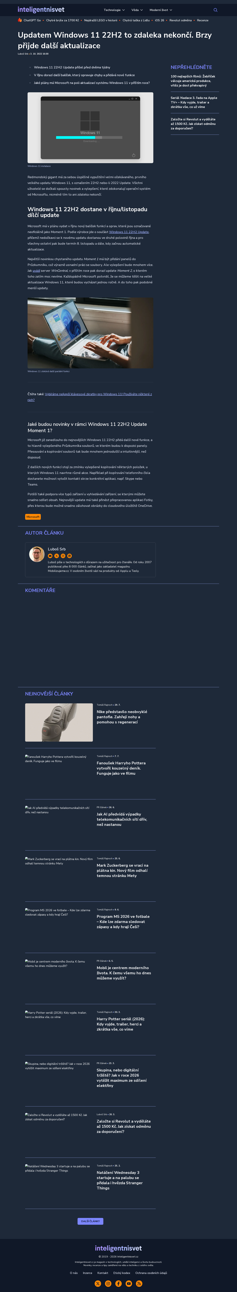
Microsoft (33, 517)
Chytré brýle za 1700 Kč (62, 20)
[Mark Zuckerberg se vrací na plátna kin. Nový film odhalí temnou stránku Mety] (59, 876)
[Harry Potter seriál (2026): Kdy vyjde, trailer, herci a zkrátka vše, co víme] (59, 1030)
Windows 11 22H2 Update (129, 232)
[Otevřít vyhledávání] (215, 10)
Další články (90, 1221)
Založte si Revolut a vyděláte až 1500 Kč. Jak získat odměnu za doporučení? (193, 124)
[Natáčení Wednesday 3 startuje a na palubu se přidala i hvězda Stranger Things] (59, 1183)
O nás (74, 1273)
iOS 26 (159, 20)
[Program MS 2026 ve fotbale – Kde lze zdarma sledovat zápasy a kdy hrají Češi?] (59, 927)
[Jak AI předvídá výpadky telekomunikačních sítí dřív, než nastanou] (59, 825)
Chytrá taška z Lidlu (136, 20)
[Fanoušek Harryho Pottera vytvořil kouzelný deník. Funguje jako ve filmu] (59, 774)
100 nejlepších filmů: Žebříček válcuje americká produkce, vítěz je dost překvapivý (193, 81)
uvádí (36, 271)
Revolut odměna (181, 20)
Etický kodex (121, 1273)
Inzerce (87, 1273)
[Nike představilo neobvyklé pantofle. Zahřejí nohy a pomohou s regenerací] (59, 722)
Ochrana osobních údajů (151, 1273)
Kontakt (102, 1273)
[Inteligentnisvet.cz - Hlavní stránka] (41, 10)
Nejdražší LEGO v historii (100, 20)
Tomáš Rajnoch (105, 704)
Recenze (202, 20)
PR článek (102, 807)
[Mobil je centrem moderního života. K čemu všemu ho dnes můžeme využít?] (59, 978)
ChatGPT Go (32, 20)
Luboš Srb (23, 53)
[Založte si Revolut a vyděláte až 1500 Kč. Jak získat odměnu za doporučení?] (59, 1132)
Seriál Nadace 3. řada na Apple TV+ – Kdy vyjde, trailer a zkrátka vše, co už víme (194, 102)
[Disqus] (118, 640)
